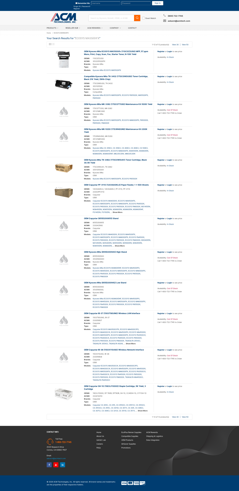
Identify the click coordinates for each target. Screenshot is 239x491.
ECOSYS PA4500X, (137, 204)
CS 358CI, (117, 148)
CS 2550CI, (121, 405)
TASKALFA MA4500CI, (134, 377)
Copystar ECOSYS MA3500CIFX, (106, 329)
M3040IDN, (146, 240)
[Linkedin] (62, 464)
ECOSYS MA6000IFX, (131, 120)
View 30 (175, 44)
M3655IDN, (134, 151)
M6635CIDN (130, 154)
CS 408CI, (135, 148)
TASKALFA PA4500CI (101, 380)
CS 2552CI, (140, 405)
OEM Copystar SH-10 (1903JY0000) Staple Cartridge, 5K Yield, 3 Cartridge (115, 387)
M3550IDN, (117, 243)
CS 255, (112, 405)
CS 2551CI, (130, 405)
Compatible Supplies (129, 436)
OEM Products (127, 440)
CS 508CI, (144, 148)
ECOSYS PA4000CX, (101, 338)
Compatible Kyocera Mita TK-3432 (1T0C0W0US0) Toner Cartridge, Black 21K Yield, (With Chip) (116, 77)
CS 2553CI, (97, 408)
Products (52, 28)
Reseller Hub (72, 28)
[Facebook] (49, 464)
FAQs (98, 448)
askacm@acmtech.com (179, 21)
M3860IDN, (97, 154)
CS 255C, (107, 408)
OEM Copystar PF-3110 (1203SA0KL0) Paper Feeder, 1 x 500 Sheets (116, 185)
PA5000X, (144, 120)
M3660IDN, (144, 151)
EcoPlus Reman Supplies (131, 432)
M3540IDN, (107, 243)
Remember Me (83, 3)
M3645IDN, (97, 209)
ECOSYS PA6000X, (133, 206)
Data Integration (152, 440)
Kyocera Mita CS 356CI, (102, 148)
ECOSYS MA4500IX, (101, 271)
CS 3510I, (123, 411)
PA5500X (96, 98)
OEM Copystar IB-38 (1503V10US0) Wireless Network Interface (114, 350)
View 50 (185, 44)
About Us (100, 436)
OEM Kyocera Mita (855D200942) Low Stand (105, 282)
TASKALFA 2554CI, (133, 341)
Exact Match (151, 18)
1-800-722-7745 (63, 442)
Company (114, 28)
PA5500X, (97, 123)
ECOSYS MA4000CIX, (102, 332)
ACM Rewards (94, 28)
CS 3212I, (114, 411)
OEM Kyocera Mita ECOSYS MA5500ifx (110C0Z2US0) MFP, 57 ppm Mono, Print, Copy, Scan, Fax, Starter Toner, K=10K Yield (116, 52)
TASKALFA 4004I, (116, 343)
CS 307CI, (97, 411)
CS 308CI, (106, 411)
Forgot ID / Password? (82, 6)
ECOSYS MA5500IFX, (101, 151)
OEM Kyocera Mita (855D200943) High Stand (105, 252)
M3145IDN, (146, 206)
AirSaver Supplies (128, 444)
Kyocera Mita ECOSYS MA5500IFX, (107, 95)
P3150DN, (106, 212)
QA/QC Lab (101, 440)
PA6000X (105, 123)
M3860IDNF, (108, 154)
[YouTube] (55, 464)
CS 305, (131, 408)
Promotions (125, 448)
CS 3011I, (123, 408)
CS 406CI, (126, 148)
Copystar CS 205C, (101, 405)
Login (169, 51)
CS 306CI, (139, 408)
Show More (117, 212)
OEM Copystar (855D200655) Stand (101, 218)
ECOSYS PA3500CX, (137, 335)
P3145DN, (97, 212)
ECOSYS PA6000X (100, 276)
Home (49, 33)
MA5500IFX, (143, 95)
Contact (132, 28)
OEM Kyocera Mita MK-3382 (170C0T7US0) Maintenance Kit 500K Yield (118, 104)
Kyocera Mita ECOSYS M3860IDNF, (107, 268)
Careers (99, 444)
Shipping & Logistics (154, 436)
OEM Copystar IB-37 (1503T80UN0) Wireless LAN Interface (112, 313)
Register (77, 9)
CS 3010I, (115, 408)
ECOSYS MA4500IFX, (127, 201)
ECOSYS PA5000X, (100, 206)
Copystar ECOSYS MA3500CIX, (106, 366)
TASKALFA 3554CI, (100, 343)
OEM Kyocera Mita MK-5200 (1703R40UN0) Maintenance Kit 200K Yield (115, 130)
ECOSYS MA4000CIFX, (129, 329)
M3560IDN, (127, 243)
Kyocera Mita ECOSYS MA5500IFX (107, 70)
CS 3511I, (131, 411)
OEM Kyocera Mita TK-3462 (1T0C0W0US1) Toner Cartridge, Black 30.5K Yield (115, 161)
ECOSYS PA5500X (129, 179)
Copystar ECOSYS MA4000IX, (105, 201)
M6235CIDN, (119, 154)
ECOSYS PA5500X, (130, 95)
